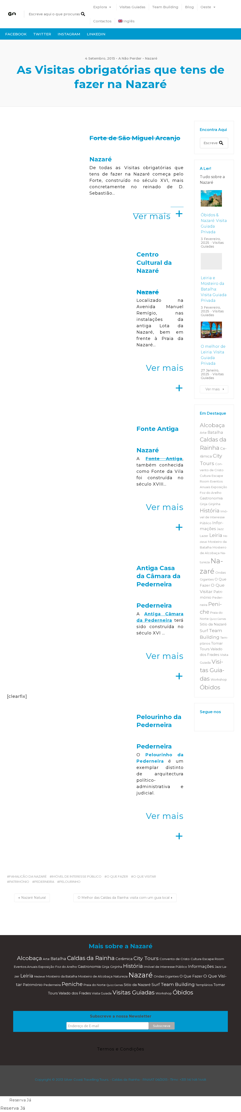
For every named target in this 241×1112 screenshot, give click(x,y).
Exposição (219, 487)
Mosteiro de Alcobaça (95, 976)
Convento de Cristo (175, 959)
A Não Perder (129, 58)
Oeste (206, 7)
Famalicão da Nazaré (28, 876)
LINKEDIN (96, 34)
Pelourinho (69, 881)
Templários (204, 985)
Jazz (220, 529)
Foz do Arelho (210, 493)
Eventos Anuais (25, 967)
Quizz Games (218, 619)
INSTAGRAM (69, 34)
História (210, 510)
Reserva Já (20, 1100)
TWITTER (42, 34)
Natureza (120, 976)
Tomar (217, 643)
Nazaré (151, 58)
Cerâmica (124, 959)
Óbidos (210, 687)
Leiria (215, 535)
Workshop (219, 679)
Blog (189, 7)
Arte (203, 432)
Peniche (72, 984)
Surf (204, 630)
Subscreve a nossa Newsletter (120, 1016)
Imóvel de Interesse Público (76, 876)
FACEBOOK (16, 34)
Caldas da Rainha (91, 958)
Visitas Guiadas (132, 7)
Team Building (165, 7)
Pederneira (44, 881)
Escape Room (213, 959)
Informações (201, 966)
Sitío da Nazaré (213, 624)
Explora (100, 7)
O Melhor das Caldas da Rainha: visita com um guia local (123, 897)
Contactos (102, 21)
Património (19, 881)
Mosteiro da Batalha (61, 976)
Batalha (215, 432)
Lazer (204, 536)
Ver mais (212, 389)
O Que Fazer (117, 876)
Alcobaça (212, 425)
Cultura (205, 476)
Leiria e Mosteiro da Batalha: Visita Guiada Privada (214, 289)
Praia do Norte (95, 985)
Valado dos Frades (75, 993)
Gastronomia (211, 498)
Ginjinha (214, 504)
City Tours (146, 958)
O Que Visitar (144, 876)
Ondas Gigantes (166, 976)
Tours (204, 649)
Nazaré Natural (33, 897)
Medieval (39, 976)
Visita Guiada (102, 993)
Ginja (203, 504)
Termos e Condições (120, 1049)
